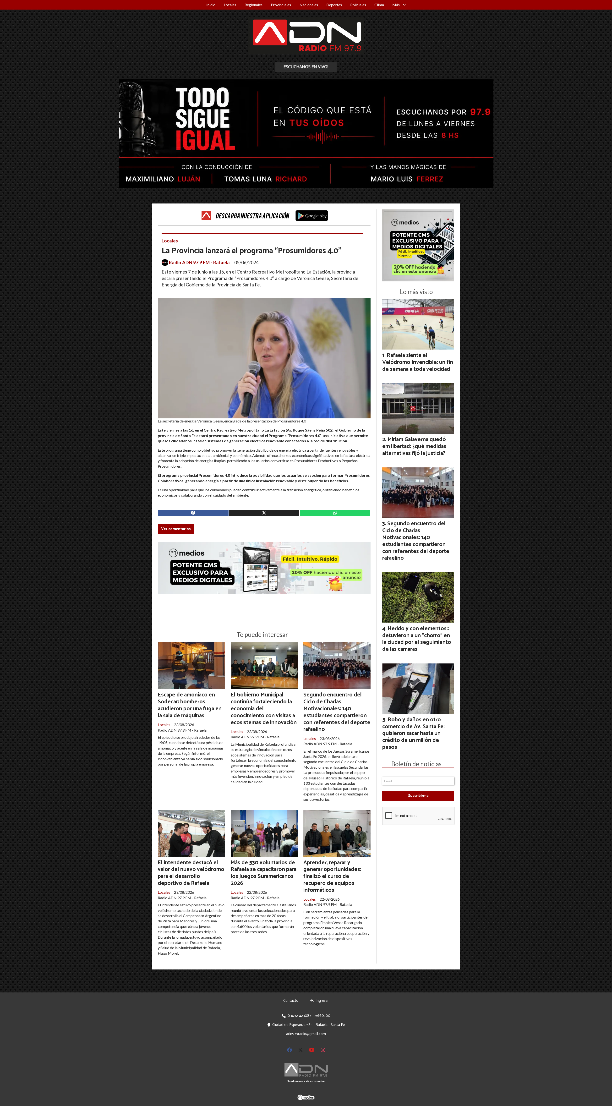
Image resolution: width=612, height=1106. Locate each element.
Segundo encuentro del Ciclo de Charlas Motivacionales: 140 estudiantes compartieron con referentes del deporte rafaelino (336, 712)
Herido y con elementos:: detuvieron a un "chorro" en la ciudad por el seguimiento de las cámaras (416, 639)
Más (396, 4)
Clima (379, 4)
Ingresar (322, 1000)
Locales (230, 4)
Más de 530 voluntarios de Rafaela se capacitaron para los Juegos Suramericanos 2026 (263, 873)
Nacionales (309, 4)
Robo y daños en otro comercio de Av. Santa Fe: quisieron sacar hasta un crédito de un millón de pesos (413, 733)
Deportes (334, 4)
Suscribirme (418, 796)
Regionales (253, 4)
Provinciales (281, 4)
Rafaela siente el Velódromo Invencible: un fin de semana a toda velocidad (417, 362)
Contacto (290, 1000)
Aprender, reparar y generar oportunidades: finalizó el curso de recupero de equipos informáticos (332, 876)
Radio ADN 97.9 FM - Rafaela (199, 262)
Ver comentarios (176, 529)
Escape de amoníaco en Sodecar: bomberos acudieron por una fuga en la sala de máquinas (190, 705)
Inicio (210, 4)
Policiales (358, 4)
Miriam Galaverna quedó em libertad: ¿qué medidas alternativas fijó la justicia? (414, 446)
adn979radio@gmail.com (306, 1034)
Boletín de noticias (416, 764)
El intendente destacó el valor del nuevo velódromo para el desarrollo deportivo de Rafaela (191, 873)
